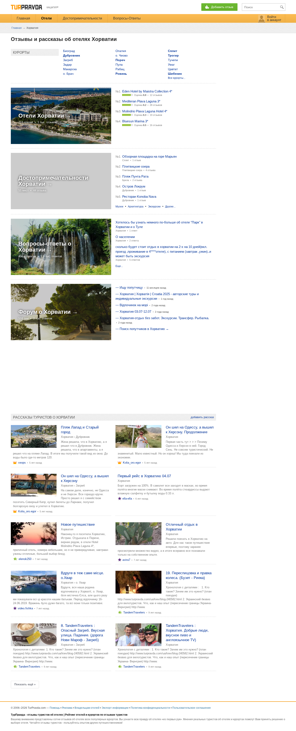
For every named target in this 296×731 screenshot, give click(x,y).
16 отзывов (156, 125)
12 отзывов (156, 95)
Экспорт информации (115, 707)
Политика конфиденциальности (150, 707)
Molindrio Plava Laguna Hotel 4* (144, 111)
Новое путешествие (78, 524)
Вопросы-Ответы (127, 18)
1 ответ (133, 230)
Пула (119, 64)
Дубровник (83, 436)
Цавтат (173, 69)
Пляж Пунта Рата (135, 176)
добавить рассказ (202, 417)
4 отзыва (150, 170)
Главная (23, 18)
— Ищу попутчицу (129, 287)
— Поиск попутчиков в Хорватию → (142, 329)
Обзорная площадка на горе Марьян (149, 156)
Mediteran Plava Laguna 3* (141, 101)
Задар (67, 64)
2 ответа (134, 240)
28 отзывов (156, 105)
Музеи (119, 206)
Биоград (69, 51)
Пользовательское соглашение (191, 707)
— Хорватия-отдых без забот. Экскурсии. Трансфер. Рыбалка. (162, 318)
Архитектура (135, 206)
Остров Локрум (133, 186)
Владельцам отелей (87, 707)
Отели (46, 18)
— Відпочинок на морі (131, 305)
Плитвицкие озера (136, 166)
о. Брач (68, 73)
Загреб (68, 60)
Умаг (171, 64)
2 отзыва (137, 180)
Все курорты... (176, 77)
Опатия (120, 51)
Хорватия (120, 230)
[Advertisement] (90, 374)
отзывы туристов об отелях (45, 714)
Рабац (119, 69)
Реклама (67, 707)
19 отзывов (156, 115)
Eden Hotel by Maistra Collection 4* (147, 91)
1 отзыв (136, 160)
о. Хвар (81, 582)
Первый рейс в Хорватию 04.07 (144, 476)
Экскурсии (154, 206)
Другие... (170, 206)
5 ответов (134, 260)
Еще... (119, 266)
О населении (125, 237)
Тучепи (173, 60)
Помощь (55, 707)
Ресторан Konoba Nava (139, 196)
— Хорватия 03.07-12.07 (133, 311)
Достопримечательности (82, 18)
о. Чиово (121, 55)
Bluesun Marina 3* (135, 121)
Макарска (70, 69)
